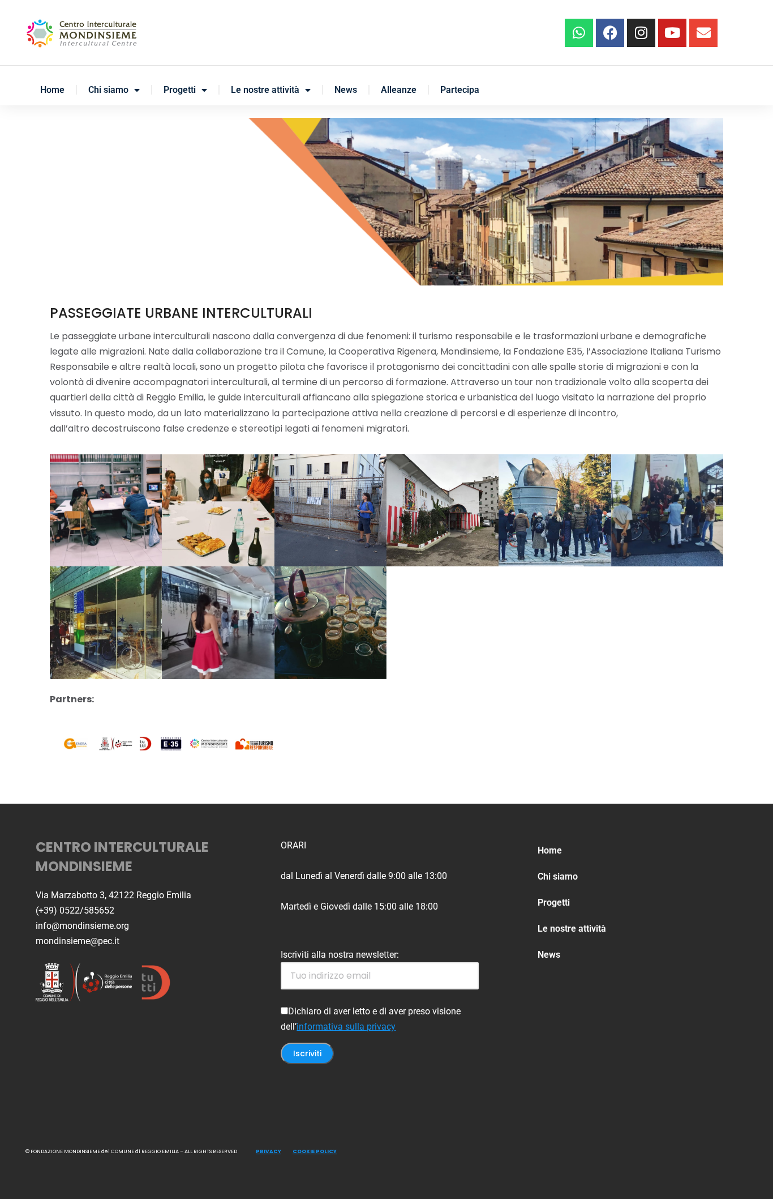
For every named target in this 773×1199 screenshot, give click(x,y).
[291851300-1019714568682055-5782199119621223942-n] (218, 622)
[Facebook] (610, 33)
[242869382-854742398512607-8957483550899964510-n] (330, 510)
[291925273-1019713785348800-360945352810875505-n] (330, 622)
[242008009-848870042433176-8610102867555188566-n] (218, 510)
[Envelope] (703, 33)
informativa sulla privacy (346, 1026)
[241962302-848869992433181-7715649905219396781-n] (106, 510)
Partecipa (459, 89)
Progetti (180, 89)
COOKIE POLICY (315, 1151)
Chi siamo (108, 89)
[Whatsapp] (579, 33)
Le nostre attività (265, 89)
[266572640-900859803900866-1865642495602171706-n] (442, 510)
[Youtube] (672, 33)
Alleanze (398, 89)
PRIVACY (268, 1151)
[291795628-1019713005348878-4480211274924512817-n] (667, 510)
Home (52, 89)
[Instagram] (641, 33)
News (345, 89)
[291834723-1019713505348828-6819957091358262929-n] (106, 622)
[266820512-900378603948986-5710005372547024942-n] (555, 510)
